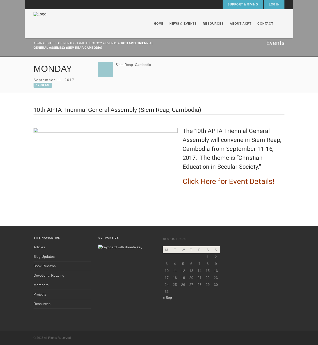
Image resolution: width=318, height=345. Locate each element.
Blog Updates (44, 257)
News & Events (183, 23)
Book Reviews (45, 266)
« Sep (167, 298)
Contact (265, 23)
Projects (40, 294)
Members (41, 285)
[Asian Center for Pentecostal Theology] (40, 24)
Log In (274, 4)
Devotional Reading (49, 275)
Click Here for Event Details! (229, 181)
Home (158, 23)
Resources (213, 23)
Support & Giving (243, 4)
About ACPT (240, 23)
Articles (39, 247)
